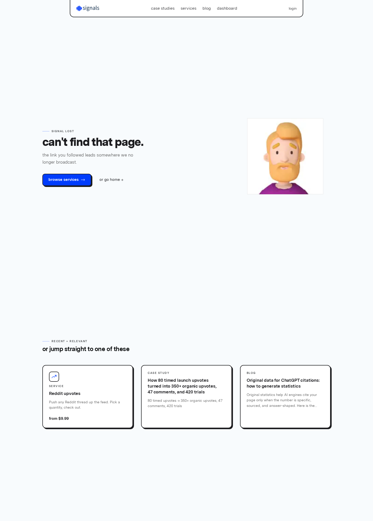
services (188, 8)
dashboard (227, 8)
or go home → (111, 180)
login (293, 8)
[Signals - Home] (87, 8)
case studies (163, 8)
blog (206, 8)
